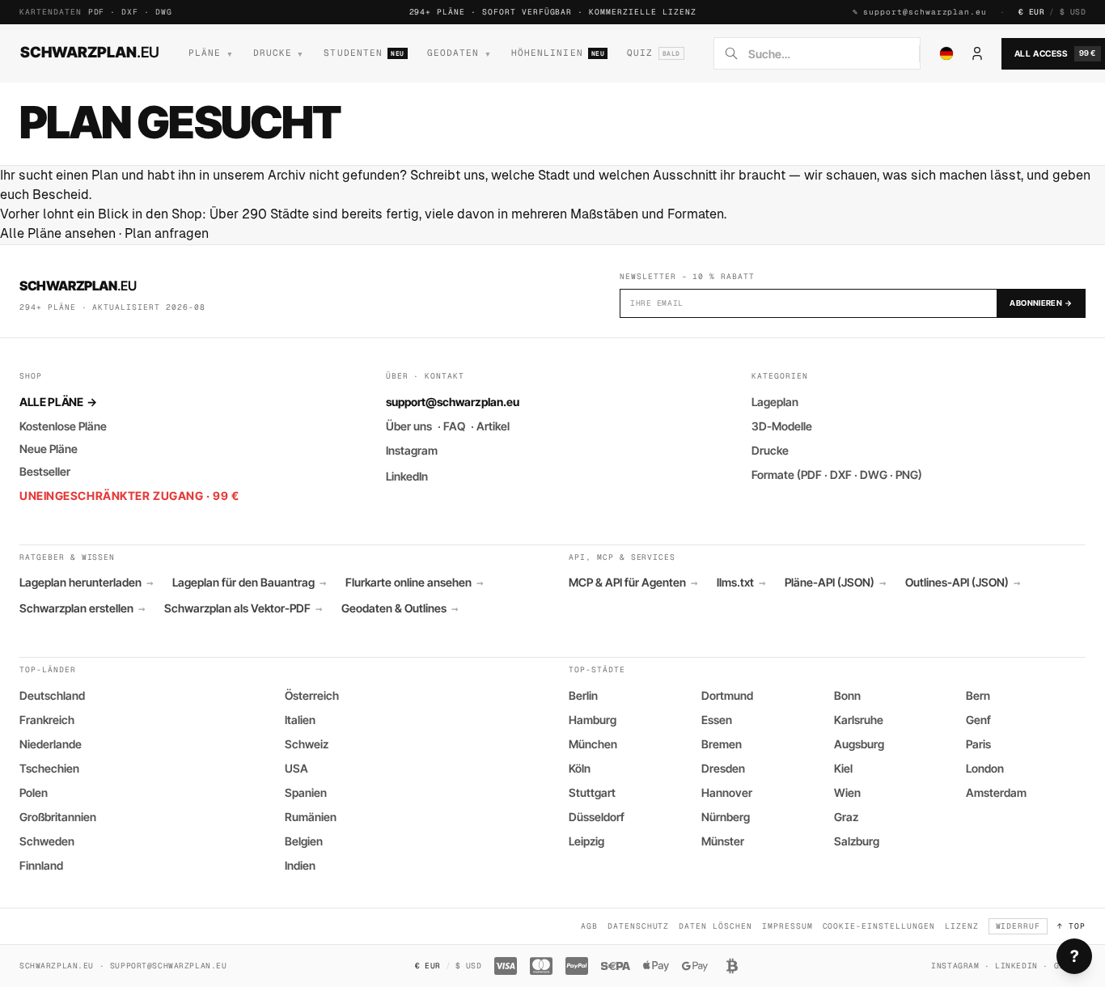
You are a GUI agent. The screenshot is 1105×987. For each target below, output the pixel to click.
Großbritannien (57, 817)
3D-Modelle (781, 426)
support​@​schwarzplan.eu (925, 11)
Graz (846, 817)
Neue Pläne (48, 448)
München (593, 744)
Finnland (41, 865)
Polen (33, 792)
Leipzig (586, 841)
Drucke (770, 450)
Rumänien (311, 817)
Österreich (312, 695)
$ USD (1073, 11)
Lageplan (774, 402)
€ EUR (1031, 11)
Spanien (306, 792)
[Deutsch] (946, 53)
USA (296, 768)
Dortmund (727, 695)
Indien (300, 865)
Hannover (726, 792)
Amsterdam (996, 792)
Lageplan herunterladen (86, 582)
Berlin (583, 695)
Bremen (721, 744)
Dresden (723, 768)
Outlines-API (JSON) (962, 582)
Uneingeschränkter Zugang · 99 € (129, 495)
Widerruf (1018, 926)
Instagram (412, 450)
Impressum (787, 926)
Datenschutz (639, 926)
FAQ (454, 426)
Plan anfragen (167, 233)
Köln (580, 768)
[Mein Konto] (977, 53)
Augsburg (859, 744)
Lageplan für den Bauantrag (249, 582)
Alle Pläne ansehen (58, 233)
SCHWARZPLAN (89, 51)
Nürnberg (725, 817)
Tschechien (49, 768)
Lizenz (962, 926)
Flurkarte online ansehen (414, 582)
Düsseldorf (596, 817)
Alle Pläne (57, 402)
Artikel (493, 426)
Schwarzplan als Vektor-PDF (243, 608)
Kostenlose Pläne (63, 426)
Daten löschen (715, 926)
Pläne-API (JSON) (835, 582)
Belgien (304, 841)
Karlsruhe (858, 719)
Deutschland (52, 695)
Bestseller (44, 471)
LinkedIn (407, 476)
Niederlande (50, 744)
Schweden (46, 841)
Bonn (847, 695)
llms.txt (741, 582)
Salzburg (856, 841)
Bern (978, 695)
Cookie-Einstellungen (879, 926)
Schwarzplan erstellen (82, 608)
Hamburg (592, 719)
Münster (722, 841)
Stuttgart (592, 792)
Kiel (843, 768)
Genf (978, 719)
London (985, 768)
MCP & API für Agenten (633, 582)
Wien (847, 792)
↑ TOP (1071, 926)
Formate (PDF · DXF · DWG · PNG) (836, 474)
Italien (300, 719)
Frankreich (46, 719)
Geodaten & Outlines (399, 608)
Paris (978, 744)
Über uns (409, 426)
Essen (716, 719)
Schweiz (306, 744)
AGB (589, 926)
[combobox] (829, 53)
